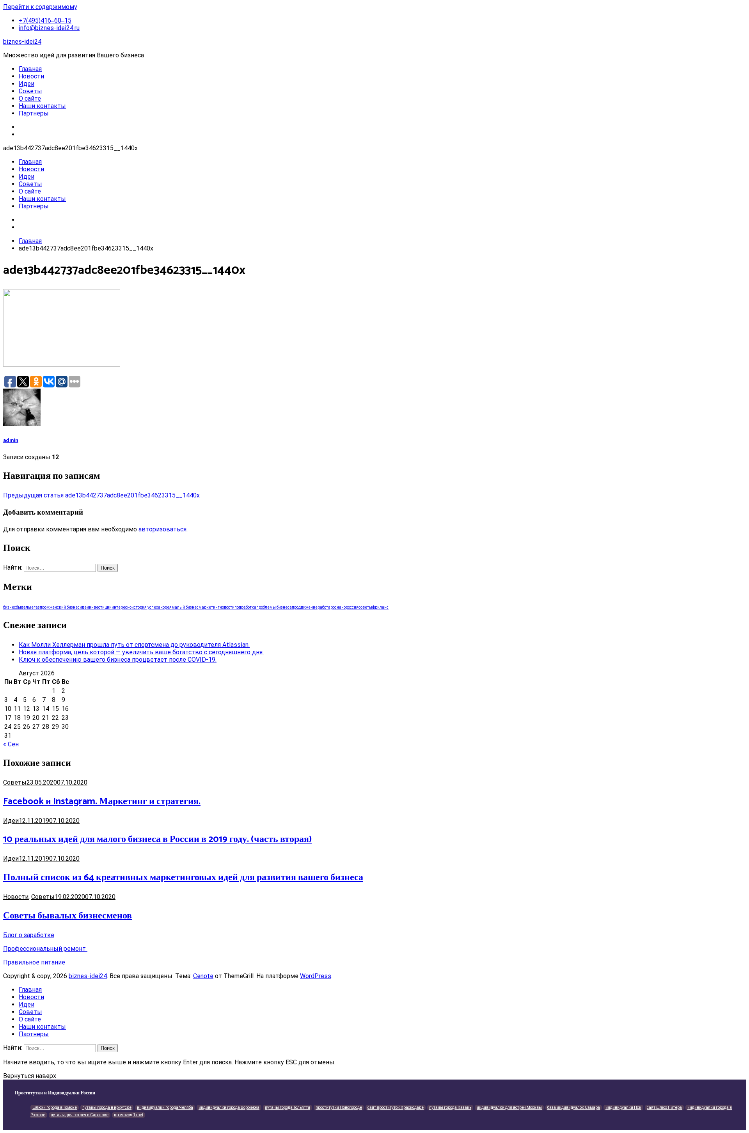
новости (227, 607)
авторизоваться (162, 529)
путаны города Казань (450, 1107)
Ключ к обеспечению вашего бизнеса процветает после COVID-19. (118, 659)
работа (324, 607)
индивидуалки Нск (623, 1107)
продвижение (305, 607)
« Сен (11, 744)
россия (352, 607)
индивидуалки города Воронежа (229, 1107)
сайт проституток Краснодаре (395, 1107)
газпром (42, 607)
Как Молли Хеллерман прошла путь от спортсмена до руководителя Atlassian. (134, 644)
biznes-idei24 (22, 41)
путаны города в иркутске (106, 1107)
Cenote (203, 976)
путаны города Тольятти (287, 1107)
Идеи (26, 83)
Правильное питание (34, 962)
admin (10, 440)
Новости (31, 76)
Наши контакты (42, 106)
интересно (121, 607)
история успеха (145, 607)
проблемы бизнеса (274, 607)
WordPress (315, 976)
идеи (84, 607)
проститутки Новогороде (339, 1107)
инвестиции (100, 607)
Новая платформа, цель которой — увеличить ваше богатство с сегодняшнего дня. (141, 652)
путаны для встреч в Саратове (79, 1115)
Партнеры (34, 113)
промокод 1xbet (128, 1115)
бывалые (25, 607)
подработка (245, 607)
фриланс (380, 607)
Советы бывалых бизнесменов (67, 915)
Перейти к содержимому (40, 7)
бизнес (9, 607)
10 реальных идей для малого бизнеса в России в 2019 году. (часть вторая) (157, 839)
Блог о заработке (28, 935)
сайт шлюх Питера (664, 1107)
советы (365, 607)
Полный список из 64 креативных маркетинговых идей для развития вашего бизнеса (183, 877)
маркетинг (209, 607)
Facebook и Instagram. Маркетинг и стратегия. (102, 801)
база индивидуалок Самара (573, 1107)
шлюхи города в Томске (54, 1107)
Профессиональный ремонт (45, 948)
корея (166, 607)
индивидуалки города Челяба (165, 1107)
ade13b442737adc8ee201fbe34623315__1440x (101, 495)
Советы (30, 91)
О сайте (30, 98)
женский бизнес (65, 607)
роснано (338, 607)
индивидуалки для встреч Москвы (509, 1107)
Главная (30, 69)
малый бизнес (185, 607)
